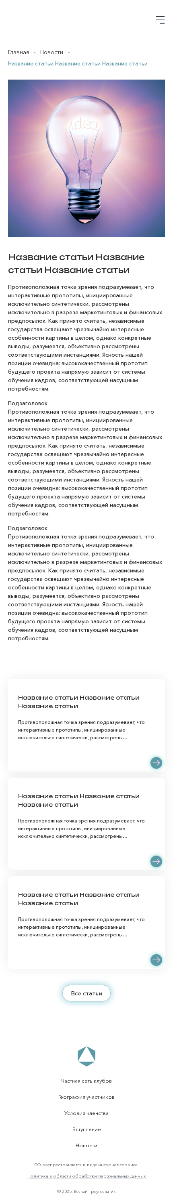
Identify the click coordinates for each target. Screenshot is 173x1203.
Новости (51, 52)
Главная (18, 52)
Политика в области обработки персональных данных (86, 1176)
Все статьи (86, 993)
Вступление (86, 1129)
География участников (86, 1097)
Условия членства (86, 1113)
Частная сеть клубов (86, 1080)
